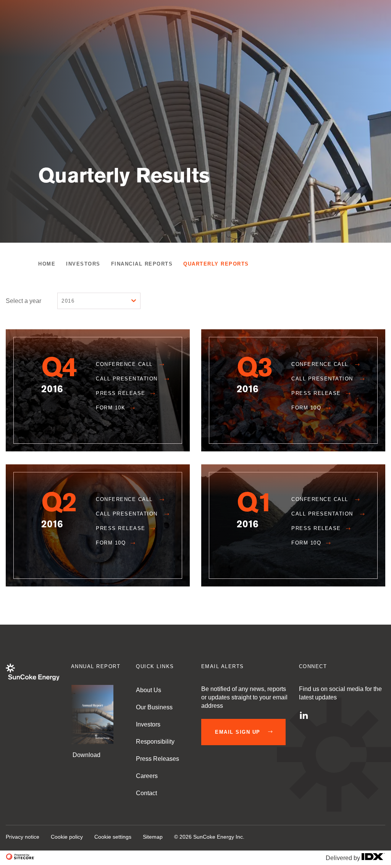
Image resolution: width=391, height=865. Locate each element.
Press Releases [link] (157, 758)
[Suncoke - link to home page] (33, 678)
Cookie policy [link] (67, 837)
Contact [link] (146, 793)
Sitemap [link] (153, 837)
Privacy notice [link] (22, 837)
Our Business (154, 707)
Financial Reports (142, 264)
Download (85, 755)
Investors (83, 264)
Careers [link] (147, 776)
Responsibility (155, 741)
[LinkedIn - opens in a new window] (304, 714)
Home (46, 264)
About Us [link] (148, 690)
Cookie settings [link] (112, 837)
